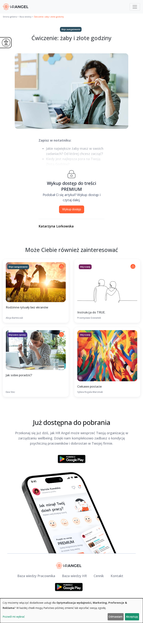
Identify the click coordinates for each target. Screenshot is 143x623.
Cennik (99, 576)
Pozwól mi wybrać (14, 616)
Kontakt (117, 576)
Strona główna (10, 16)
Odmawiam (116, 616)
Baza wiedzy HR (74, 576)
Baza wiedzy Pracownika (36, 576)
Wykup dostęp (71, 209)
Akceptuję (132, 616)
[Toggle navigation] (135, 7)
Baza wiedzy (25, 16)
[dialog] (71, 610)
